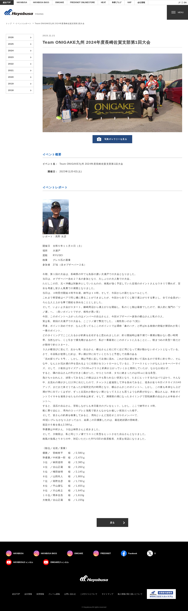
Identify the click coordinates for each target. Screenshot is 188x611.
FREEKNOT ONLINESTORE (82, 2)
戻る (112, 522)
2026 (11, 37)
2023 (11, 57)
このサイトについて (88, 594)
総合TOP (7, 2)
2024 (11, 50)
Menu (181, 12)
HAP (129, 2)
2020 (11, 77)
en (185, 2)
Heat (103, 2)
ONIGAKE (59, 2)
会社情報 (141, 2)
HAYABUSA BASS (41, 2)
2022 (11, 64)
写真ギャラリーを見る (115, 139)
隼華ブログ (116, 2)
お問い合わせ (70, 594)
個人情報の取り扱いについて (130, 594)
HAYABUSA (22, 2)
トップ (9, 23)
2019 (11, 83)
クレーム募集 (54, 594)
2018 (11, 90)
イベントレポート (23, 23)
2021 (11, 70)
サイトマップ (107, 594)
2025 (11, 44)
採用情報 (40, 594)
